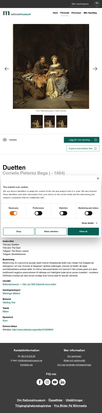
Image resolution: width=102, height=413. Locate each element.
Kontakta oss (26, 364)
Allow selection (51, 231)
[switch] (38, 213)
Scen (5, 321)
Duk (13, 303)
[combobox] (81, 3)
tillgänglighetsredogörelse (33, 405)
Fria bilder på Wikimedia (70, 405)
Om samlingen (74, 356)
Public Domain (60, 111)
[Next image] (95, 69)
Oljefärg (6, 303)
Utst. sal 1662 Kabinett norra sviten (39, 285)
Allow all (83, 231)
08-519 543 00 (28, 356)
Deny (18, 231)
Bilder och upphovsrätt (74, 360)
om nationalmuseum (31, 400)
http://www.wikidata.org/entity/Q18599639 (32, 330)
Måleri (16, 294)
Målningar (7, 294)
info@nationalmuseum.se (30, 360)
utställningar (74, 400)
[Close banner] (98, 178)
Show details (88, 223)
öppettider (55, 400)
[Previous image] (7, 69)
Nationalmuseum (11, 285)
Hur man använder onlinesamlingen (74, 364)
